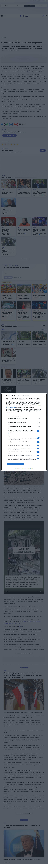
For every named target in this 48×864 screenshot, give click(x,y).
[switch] (38, 418)
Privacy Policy (30, 468)
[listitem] (24, 416)
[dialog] (24, 432)
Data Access (24, 468)
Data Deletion (17, 468)
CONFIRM (15, 464)
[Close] (44, 396)
